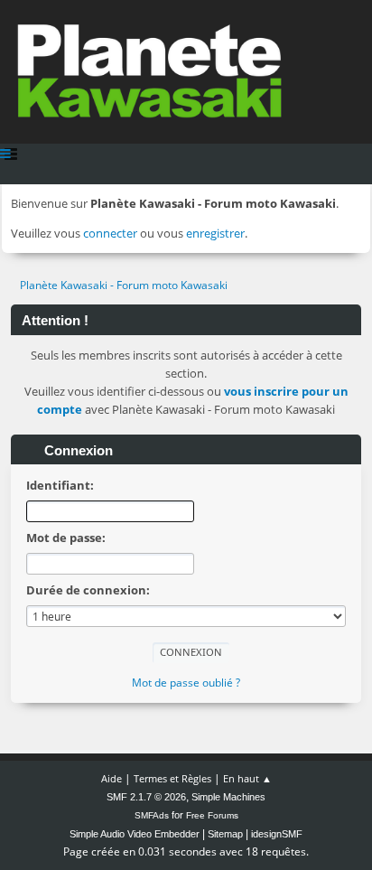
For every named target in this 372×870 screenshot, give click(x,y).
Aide (111, 778)
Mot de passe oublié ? (186, 682)
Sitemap (225, 833)
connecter (110, 233)
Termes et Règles (172, 778)
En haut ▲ (247, 778)
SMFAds (152, 815)
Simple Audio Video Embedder (135, 833)
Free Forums (212, 815)
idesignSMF (276, 833)
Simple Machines (228, 796)
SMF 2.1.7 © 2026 (146, 796)
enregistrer (215, 233)
